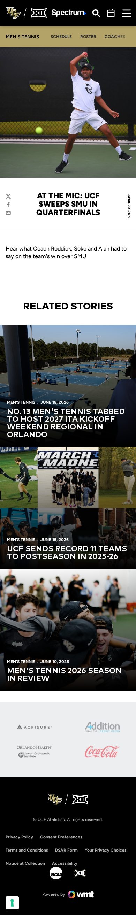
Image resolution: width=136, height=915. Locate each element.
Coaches (115, 36)
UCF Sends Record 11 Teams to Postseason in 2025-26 (67, 553)
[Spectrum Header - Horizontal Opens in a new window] (69, 13)
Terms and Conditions (27, 850)
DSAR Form (66, 850)
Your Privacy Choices (106, 850)
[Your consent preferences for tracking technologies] (12, 902)
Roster (88, 36)
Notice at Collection (25, 863)
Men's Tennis (21, 402)
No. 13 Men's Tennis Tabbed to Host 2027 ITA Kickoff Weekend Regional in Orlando (66, 423)
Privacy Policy (19, 837)
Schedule (61, 36)
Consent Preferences (61, 837)
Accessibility (64, 863)
